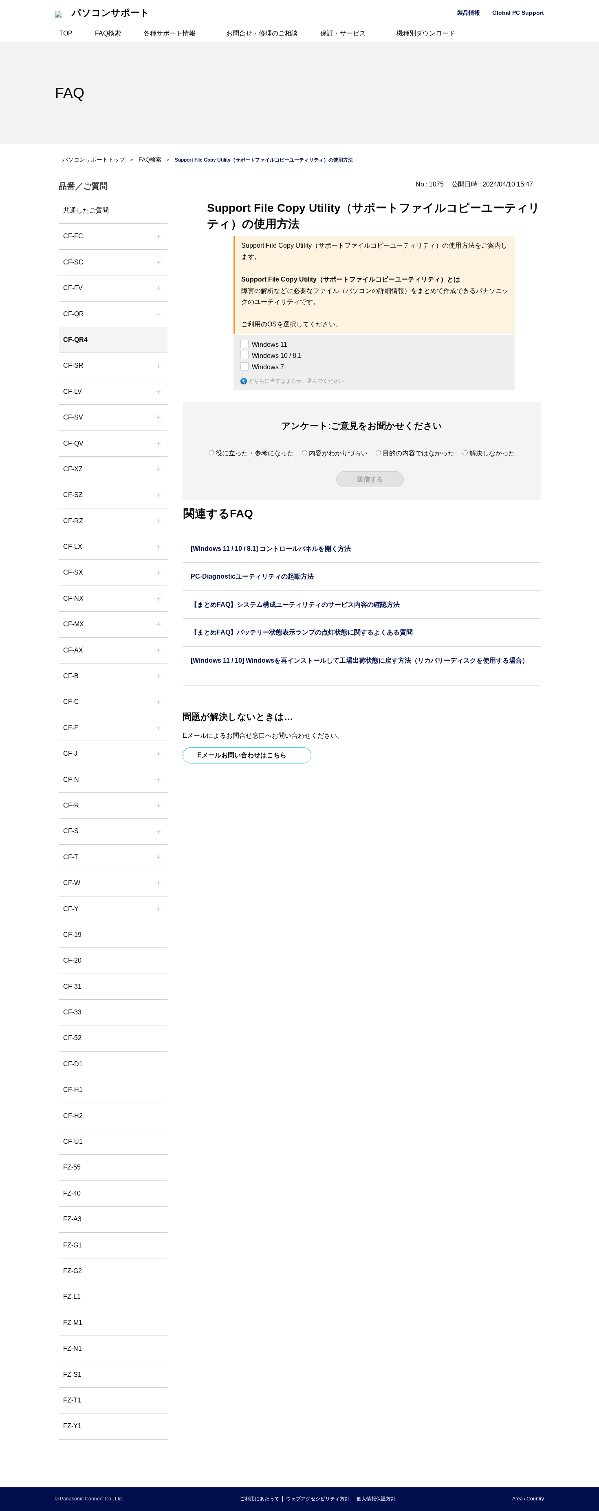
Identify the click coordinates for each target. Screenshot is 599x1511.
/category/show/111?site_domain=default (158, 469)
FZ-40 (72, 1193)
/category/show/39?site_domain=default (158, 624)
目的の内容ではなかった (418, 453)
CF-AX (73, 650)
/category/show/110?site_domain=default (158, 314)
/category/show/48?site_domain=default (158, 779)
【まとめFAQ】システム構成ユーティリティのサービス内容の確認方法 (295, 604)
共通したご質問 (86, 210)
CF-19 (72, 934)
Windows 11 (269, 344)
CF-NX (73, 598)
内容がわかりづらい (338, 453)
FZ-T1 (72, 1400)
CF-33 (72, 1012)
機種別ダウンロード (425, 33)
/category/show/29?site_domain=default (158, 391)
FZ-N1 (72, 1348)
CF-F (70, 727)
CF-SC (73, 262)
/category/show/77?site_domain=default (158, 417)
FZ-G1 (72, 1245)
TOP (66, 33)
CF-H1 (73, 1089)
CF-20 (72, 960)
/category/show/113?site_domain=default (158, 909)
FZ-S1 (72, 1374)
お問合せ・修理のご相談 (262, 33)
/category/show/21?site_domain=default (158, 288)
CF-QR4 (75, 339)
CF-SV (73, 417)
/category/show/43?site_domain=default (158, 650)
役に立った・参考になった (255, 453)
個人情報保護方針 (376, 1499)
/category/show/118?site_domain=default (158, 262)
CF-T (70, 857)
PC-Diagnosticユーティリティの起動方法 (252, 576)
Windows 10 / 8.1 (277, 355)
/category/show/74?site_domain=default (158, 365)
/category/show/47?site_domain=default (158, 753)
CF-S (71, 831)
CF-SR (73, 365)
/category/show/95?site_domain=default (158, 883)
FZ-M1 (72, 1322)
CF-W (71, 882)
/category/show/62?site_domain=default (158, 805)
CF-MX (73, 624)
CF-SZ (73, 494)
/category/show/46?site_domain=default (158, 727)
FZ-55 (72, 1167)
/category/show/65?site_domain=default (158, 521)
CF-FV (73, 287)
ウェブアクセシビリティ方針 (318, 1499)
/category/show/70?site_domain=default (158, 831)
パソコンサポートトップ (93, 159)
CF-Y (71, 908)
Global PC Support (518, 12)
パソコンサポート (111, 13)
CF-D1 (73, 1064)
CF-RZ (73, 520)
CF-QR (73, 314)
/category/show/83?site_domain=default (158, 572)
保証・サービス (343, 33)
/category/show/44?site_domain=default (158, 676)
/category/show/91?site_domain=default (158, 857)
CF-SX (73, 572)
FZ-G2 (72, 1270)
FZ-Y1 (72, 1425)
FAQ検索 (108, 33)
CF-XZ (73, 469)
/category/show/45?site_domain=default (158, 701)
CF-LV (72, 391)
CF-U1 (73, 1141)
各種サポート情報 (169, 33)
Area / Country (528, 1499)
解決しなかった (492, 453)
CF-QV (73, 443)
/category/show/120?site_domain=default (158, 236)
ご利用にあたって (259, 1499)
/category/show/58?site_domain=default (158, 443)
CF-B (71, 675)
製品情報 (468, 12)
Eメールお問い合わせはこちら (241, 755)
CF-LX (72, 546)
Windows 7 (268, 367)
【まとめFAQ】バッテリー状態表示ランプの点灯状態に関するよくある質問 (302, 632)
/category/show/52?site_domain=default (158, 598)
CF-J (70, 753)
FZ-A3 (72, 1219)
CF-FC (73, 236)
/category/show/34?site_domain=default (158, 546)
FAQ (69, 92)
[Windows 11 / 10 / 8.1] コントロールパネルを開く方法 (271, 548)
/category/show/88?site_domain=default (158, 494)
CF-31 (72, 986)
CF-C (71, 701)
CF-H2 (73, 1115)
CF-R (71, 805)
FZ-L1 (72, 1296)
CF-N (71, 779)
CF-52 (72, 1037)
